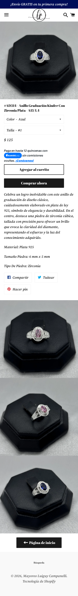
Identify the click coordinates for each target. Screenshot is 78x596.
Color (11, 119)
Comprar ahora (34, 183)
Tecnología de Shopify (39, 581)
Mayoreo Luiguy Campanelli (44, 575)
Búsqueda (39, 562)
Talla (10, 130)
